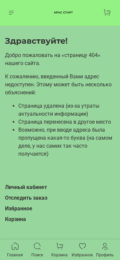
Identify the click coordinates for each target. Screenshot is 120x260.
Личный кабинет (26, 187)
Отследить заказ (26, 198)
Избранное (18, 208)
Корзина (15, 219)
